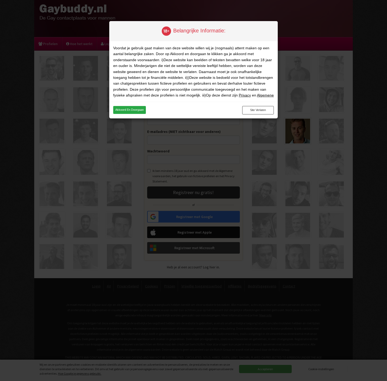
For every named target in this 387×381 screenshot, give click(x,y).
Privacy (245, 95)
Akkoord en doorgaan (129, 109)
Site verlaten (258, 110)
